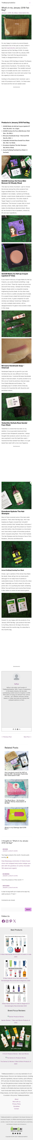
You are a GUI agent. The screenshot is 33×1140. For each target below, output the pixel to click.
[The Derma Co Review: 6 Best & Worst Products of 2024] (16, 1058)
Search (28, 909)
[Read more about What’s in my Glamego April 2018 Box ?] (16, 816)
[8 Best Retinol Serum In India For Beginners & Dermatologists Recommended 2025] (15, 992)
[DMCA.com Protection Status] (16, 1129)
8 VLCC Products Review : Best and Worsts (16, 1054)
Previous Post (7, 737)
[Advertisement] (16, 104)
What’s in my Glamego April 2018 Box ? (15, 828)
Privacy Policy (16, 1104)
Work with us (16, 1101)
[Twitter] (19, 729)
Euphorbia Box (11, 48)
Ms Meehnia (6, 874)
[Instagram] (15, 729)
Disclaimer (16, 1106)
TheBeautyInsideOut (8, 3)
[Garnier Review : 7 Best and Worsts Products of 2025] (16, 1016)
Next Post (27, 737)
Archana (5, 849)
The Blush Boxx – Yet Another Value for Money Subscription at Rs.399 (15, 801)
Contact (16, 1108)
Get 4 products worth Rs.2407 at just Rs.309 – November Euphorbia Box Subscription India (16, 774)
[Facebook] (13, 729)
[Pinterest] (17, 729)
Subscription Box (24, 13)
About (16, 1099)
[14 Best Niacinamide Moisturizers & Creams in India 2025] (15, 944)
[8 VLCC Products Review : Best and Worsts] (15, 1038)
